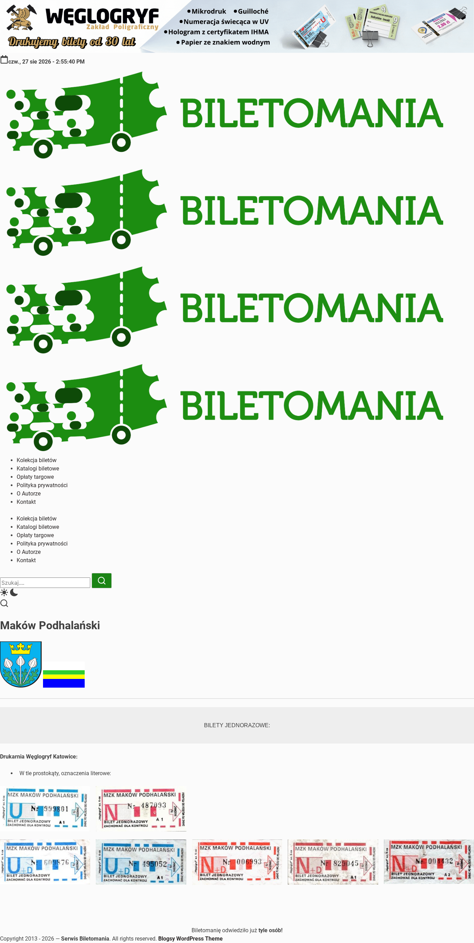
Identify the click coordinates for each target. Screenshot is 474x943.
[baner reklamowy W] (237, 51)
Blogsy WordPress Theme (190, 938)
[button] (237, 593)
